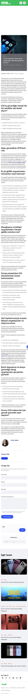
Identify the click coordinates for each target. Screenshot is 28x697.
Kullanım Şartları (21, 687)
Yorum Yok (5, 67)
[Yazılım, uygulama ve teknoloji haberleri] (6, 2)
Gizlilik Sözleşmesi (5, 690)
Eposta (3, 482)
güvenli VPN (4, 355)
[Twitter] (2, 677)
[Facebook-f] (9, 677)
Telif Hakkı (13, 687)
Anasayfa (3, 73)
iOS (12, 73)
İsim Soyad (4, 474)
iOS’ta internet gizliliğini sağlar (16, 162)
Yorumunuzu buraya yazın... (7, 496)
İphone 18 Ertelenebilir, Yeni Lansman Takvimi (13, 666)
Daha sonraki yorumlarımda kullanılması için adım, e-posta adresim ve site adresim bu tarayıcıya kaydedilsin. (14, 512)
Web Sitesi (3, 489)
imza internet (5, 693)
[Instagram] (6, 677)
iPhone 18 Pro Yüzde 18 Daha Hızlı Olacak (12, 582)
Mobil (8, 73)
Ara (4, 527)
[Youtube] (20, 677)
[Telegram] (13, 677)
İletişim (3, 687)
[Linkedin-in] (16, 677)
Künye (7, 687)
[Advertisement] (14, 20)
